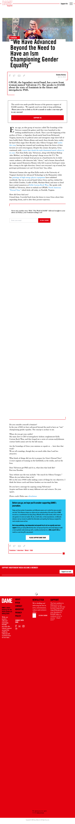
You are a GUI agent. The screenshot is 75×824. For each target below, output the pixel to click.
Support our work (66, 572)
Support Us (64, 4)
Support (54, 599)
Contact (18, 606)
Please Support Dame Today (37, 537)
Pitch (17, 602)
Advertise (19, 609)
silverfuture (32, 496)
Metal (26, 550)
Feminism (13, 38)
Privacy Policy (18, 614)
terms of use (40, 812)
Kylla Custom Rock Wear (39, 185)
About (17, 599)
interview (20, 550)
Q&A (31, 550)
